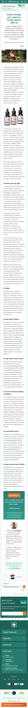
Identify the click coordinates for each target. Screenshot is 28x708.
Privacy (14, 698)
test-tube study (11, 449)
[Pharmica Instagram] (9, 679)
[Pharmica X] (18, 679)
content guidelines (15, 568)
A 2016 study (13, 366)
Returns (23, 698)
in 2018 (19, 341)
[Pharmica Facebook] (4, 679)
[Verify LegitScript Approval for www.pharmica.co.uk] (14, 693)
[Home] (1, 8)
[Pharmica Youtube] (14, 679)
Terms (4, 698)
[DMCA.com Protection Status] (21, 693)
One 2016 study (11, 441)
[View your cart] (25, 1)
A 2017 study (7, 467)
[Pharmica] (14, 624)
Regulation (9, 698)
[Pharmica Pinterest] (23, 679)
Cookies (18, 698)
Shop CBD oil (13, 495)
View (23, 590)
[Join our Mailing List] (24, 613)
